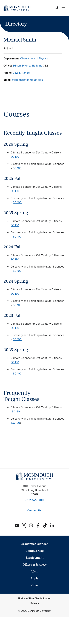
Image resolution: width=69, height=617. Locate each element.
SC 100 (17, 168)
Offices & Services (35, 564)
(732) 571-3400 (34, 500)
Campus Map (34, 551)
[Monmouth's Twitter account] (24, 525)
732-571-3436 (21, 73)
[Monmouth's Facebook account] (38, 525)
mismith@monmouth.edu (27, 80)
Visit (34, 571)
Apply (34, 578)
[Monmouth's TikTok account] (45, 525)
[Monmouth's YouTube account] (17, 525)
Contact (30, 510)
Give (34, 585)
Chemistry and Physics (34, 58)
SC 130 (15, 157)
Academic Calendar (34, 544)
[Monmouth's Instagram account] (31, 525)
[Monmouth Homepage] (17, 8)
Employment (35, 558)
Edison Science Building (27, 66)
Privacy (34, 603)
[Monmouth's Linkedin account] (52, 525)
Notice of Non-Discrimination (34, 598)
